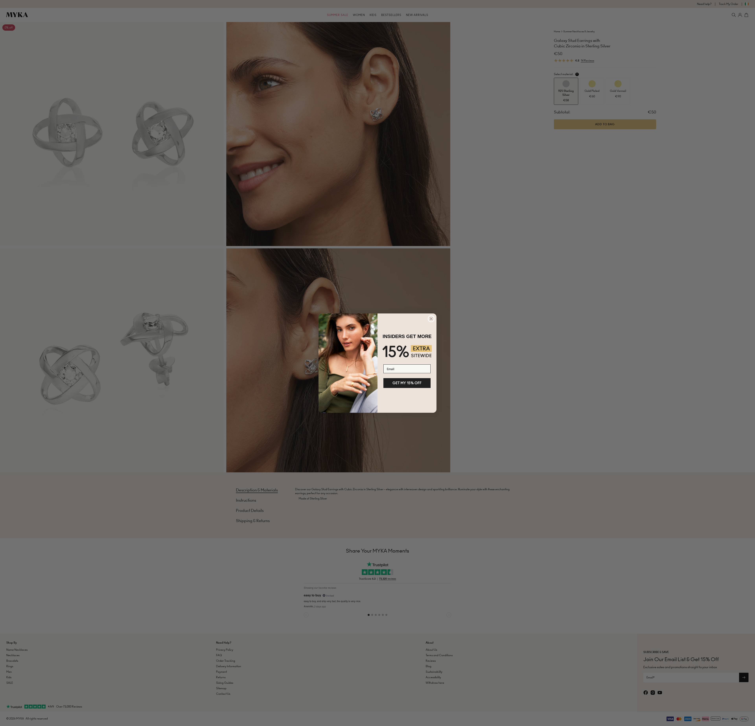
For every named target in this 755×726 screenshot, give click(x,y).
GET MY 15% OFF (407, 383)
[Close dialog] (431, 319)
